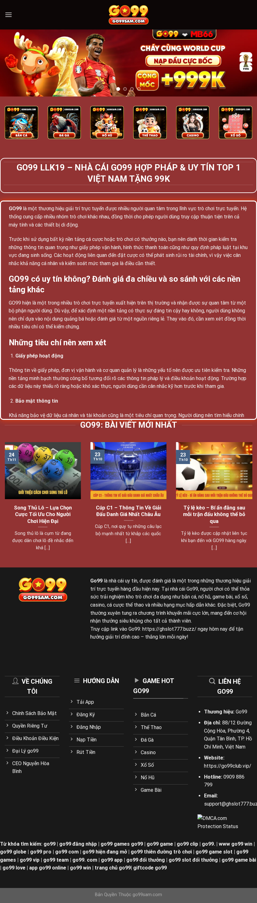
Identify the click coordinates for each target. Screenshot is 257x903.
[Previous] (13, 63)
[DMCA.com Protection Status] (218, 822)
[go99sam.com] (128, 14)
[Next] (243, 63)
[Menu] (8, 14)
